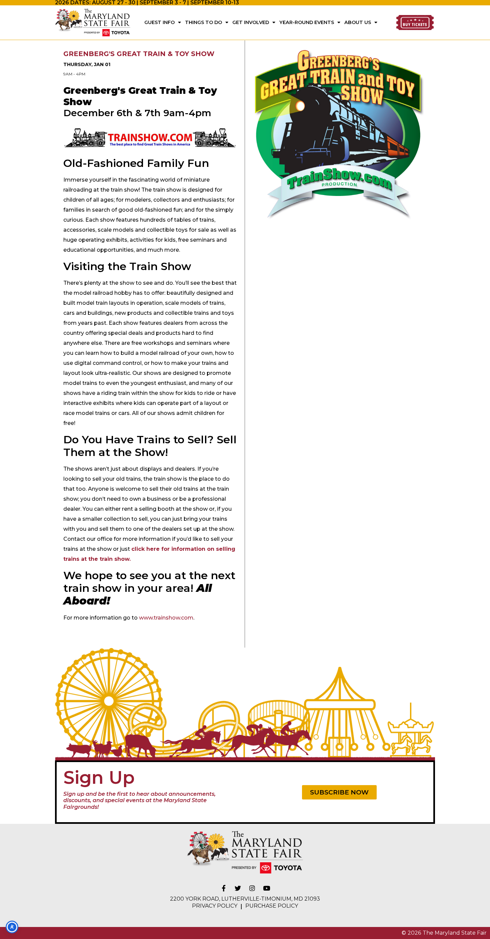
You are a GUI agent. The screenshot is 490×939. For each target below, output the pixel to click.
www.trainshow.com (166, 618)
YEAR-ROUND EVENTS (306, 22)
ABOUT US (357, 22)
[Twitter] (238, 888)
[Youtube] (266, 888)
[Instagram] (252, 888)
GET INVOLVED (250, 22)
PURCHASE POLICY (271, 906)
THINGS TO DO (203, 22)
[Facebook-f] (223, 888)
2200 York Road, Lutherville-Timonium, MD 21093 (245, 899)
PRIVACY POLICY (214, 906)
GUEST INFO (159, 22)
